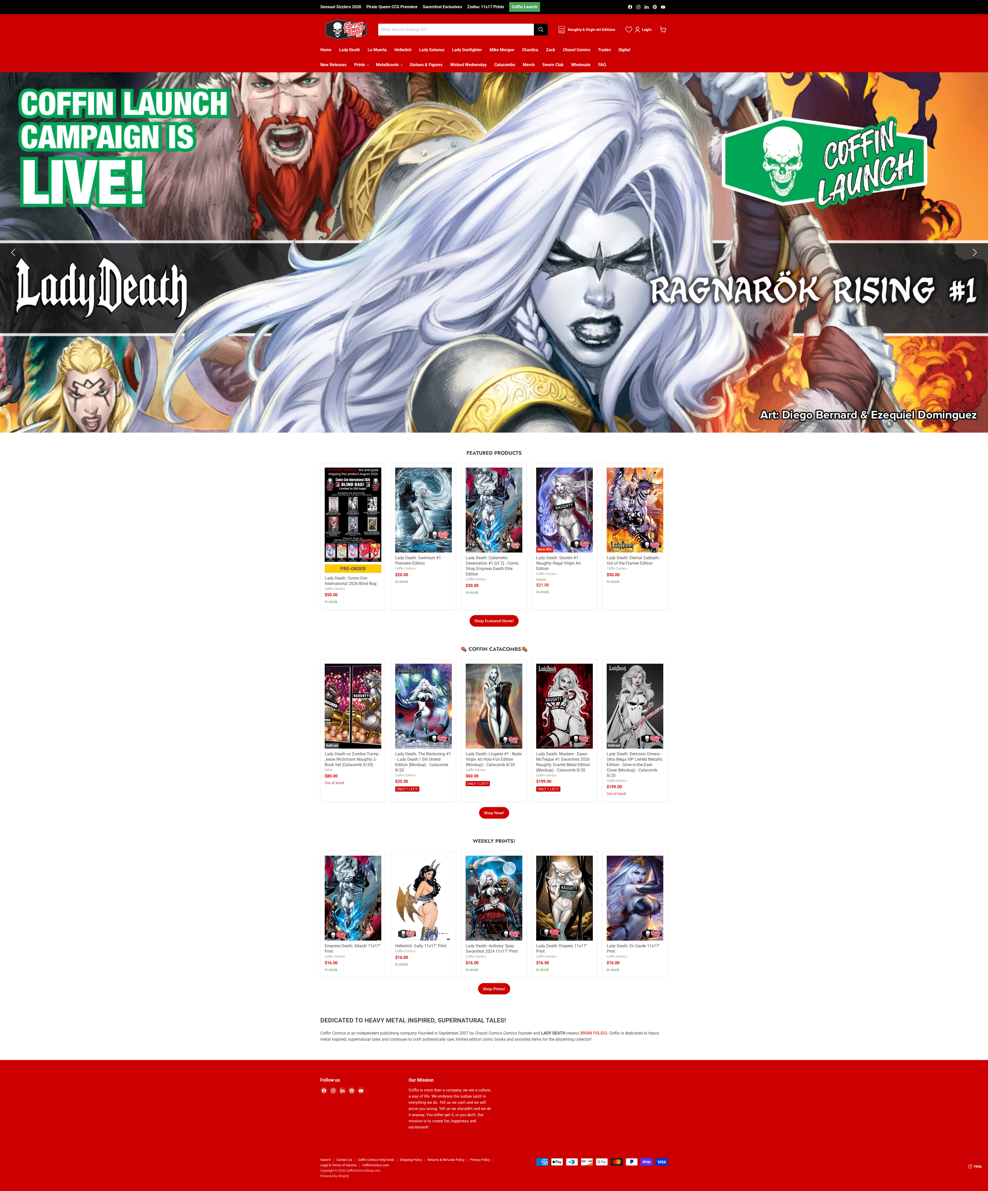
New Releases (333, 64)
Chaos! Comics (576, 49)
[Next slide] (974, 259)
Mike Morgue (502, 49)
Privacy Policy (480, 1172)
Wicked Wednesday (468, 64)
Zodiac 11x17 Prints (485, 7)
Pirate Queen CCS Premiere (392, 7)
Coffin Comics (335, 601)
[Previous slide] (14, 259)
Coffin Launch (524, 6)
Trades (604, 49)
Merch (529, 64)
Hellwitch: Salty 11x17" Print (420, 958)
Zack (550, 49)
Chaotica (530, 49)
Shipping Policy (411, 1172)
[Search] (541, 30)
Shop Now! (494, 825)
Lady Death (349, 49)
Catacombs (504, 64)
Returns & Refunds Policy (446, 1172)
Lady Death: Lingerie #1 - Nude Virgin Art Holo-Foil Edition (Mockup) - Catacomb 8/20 (494, 772)
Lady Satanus (431, 49)
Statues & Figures (426, 64)
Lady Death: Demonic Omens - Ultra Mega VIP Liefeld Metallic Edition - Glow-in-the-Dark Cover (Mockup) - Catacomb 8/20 (635, 777)
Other (329, 782)
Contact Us (344, 1172)
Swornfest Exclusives (442, 7)
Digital (624, 49)
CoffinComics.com (375, 1177)
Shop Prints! (494, 1001)
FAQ (602, 64)
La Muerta (377, 49)
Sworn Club (552, 64)
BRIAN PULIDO (593, 1045)
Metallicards (388, 64)
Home (325, 49)
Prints (360, 64)
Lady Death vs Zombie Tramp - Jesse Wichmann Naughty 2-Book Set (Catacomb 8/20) (353, 772)
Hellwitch (402, 49)
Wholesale (580, 64)
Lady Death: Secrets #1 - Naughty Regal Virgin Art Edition (558, 576)
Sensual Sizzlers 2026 (340, 7)
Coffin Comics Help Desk (376, 1172)
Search (325, 1172)
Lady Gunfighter (467, 49)
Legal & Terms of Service (338, 1177)
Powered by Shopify (334, 1188)
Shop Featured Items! (494, 633)
